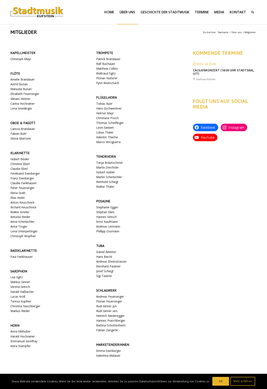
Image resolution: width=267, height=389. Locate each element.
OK (221, 381)
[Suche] (253, 12)
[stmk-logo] (36, 12)
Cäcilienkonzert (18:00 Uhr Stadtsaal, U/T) (223, 72)
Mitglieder (23, 32)
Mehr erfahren (242, 381)
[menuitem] (109, 12)
